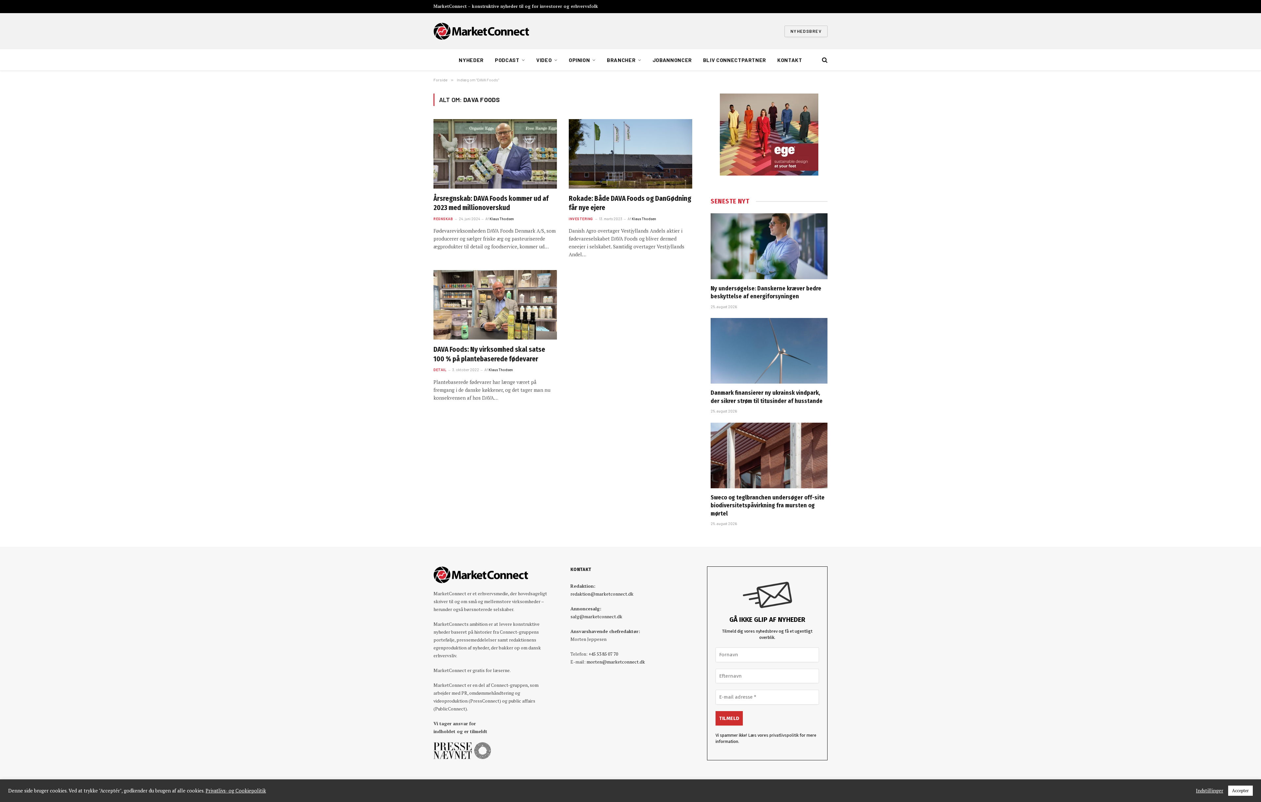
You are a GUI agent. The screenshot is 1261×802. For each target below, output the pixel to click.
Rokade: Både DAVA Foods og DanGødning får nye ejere (630, 203)
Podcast (507, 60)
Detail (439, 370)
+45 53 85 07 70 (603, 654)
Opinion (579, 60)
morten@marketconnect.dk (615, 662)
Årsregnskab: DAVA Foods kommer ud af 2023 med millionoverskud (490, 203)
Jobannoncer (672, 60)
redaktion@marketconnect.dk (601, 594)
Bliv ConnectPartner (734, 60)
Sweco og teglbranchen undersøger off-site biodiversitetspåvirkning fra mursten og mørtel (768, 505)
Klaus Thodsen (502, 219)
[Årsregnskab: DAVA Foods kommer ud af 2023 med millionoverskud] (495, 154)
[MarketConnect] (481, 31)
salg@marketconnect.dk (596, 616)
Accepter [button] (1240, 790)
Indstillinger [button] (1209, 791)
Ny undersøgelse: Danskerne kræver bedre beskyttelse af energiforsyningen (766, 292)
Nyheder (471, 60)
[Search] (824, 60)
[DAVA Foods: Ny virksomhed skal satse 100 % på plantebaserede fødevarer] (495, 305)
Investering (581, 219)
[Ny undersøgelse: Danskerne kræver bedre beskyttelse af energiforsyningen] (769, 246)
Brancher (621, 60)
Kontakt (789, 60)
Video (544, 60)
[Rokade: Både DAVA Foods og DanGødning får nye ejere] (630, 154)
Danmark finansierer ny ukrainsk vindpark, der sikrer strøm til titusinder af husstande (767, 396)
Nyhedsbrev (806, 31)
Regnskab (443, 219)
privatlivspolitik (784, 735)
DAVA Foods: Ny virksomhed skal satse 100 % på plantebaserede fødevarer (489, 354)
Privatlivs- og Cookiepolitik (236, 791)
